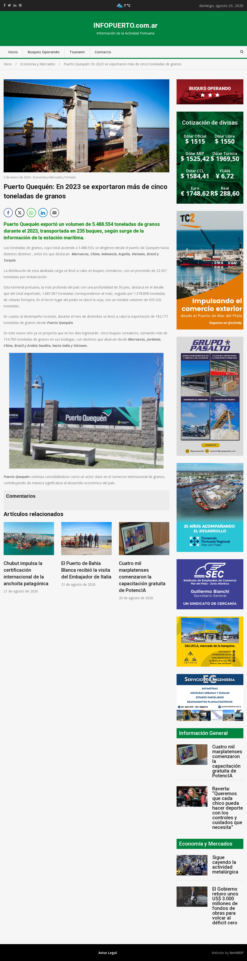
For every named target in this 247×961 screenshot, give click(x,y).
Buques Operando (44, 51)
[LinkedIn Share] (43, 212)
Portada (70, 177)
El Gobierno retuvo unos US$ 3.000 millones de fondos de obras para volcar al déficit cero (225, 906)
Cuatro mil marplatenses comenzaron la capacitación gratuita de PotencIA (142, 576)
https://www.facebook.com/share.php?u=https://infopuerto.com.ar (5, 5)
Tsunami (77, 51)
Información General (203, 733)
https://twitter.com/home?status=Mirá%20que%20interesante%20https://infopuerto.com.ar (9, 5)
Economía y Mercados (48, 177)
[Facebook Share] (8, 212)
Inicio (13, 51)
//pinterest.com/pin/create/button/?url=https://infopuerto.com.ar (20, 5)
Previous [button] (8, 563)
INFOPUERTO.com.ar (125, 25)
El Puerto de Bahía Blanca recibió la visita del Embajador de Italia (86, 570)
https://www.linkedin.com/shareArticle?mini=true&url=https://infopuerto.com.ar (15, 5)
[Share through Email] (54, 212)
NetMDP (236, 952)
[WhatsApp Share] (31, 212)
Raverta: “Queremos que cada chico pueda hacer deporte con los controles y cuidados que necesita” (227, 808)
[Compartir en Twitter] (19, 212)
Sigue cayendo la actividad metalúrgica (225, 864)
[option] (29, 558)
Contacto (103, 51)
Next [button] (164, 563)
